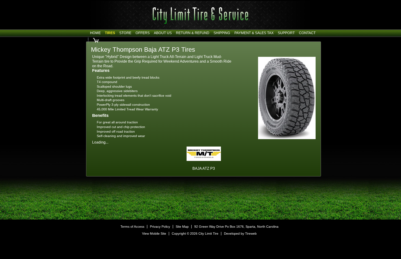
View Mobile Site (154, 233)
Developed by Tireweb (240, 233)
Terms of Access (132, 226)
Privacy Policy (160, 226)
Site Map (182, 226)
